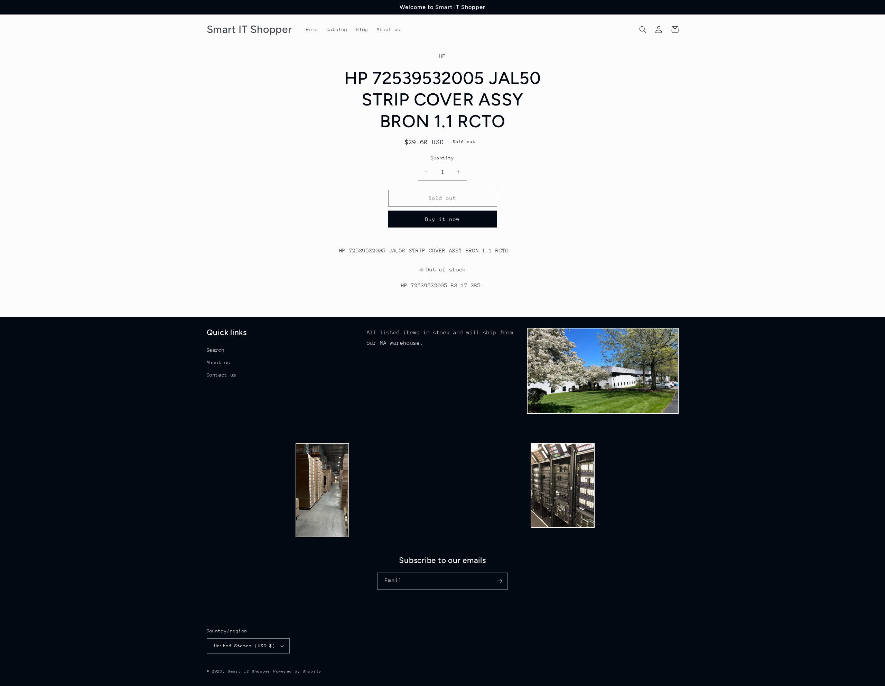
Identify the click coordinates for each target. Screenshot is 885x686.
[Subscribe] (499, 581)
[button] (643, 29)
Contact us (221, 375)
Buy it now (442, 219)
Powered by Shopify (297, 671)
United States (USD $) (245, 645)
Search (216, 350)
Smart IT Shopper (249, 671)
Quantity (442, 157)
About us (219, 362)
